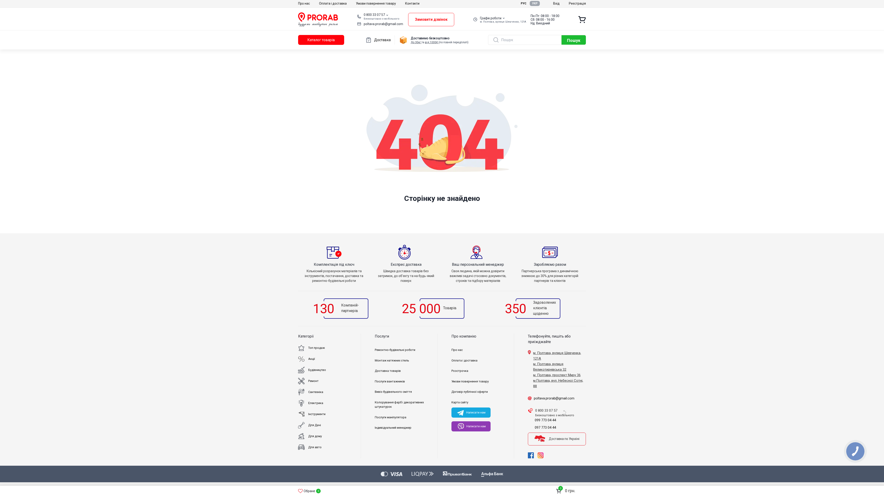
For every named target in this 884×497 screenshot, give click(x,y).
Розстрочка (459, 371)
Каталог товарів (321, 40)
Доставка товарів (388, 371)
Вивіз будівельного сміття (393, 391)
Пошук (573, 40)
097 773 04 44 (545, 427)
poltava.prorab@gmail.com (383, 24)
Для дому (315, 436)
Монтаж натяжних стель (392, 360)
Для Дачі (314, 425)
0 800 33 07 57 (374, 15)
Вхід (556, 3)
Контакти (412, 3)
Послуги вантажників (390, 381)
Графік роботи (490, 18)
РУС (523, 3)
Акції (311, 359)
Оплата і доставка (333, 3)
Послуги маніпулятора (390, 417)
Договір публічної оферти (469, 391)
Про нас (304, 3)
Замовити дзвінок (431, 19)
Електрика (315, 403)
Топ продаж (316, 348)
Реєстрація (577, 3)
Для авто (315, 447)
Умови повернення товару (376, 3)
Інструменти (317, 414)
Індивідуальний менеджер (393, 427)
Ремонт (313, 381)
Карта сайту (459, 402)
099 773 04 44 (545, 420)
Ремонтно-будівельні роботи (395, 350)
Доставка (382, 40)
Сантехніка (315, 392)
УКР (535, 3)
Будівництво (317, 370)
